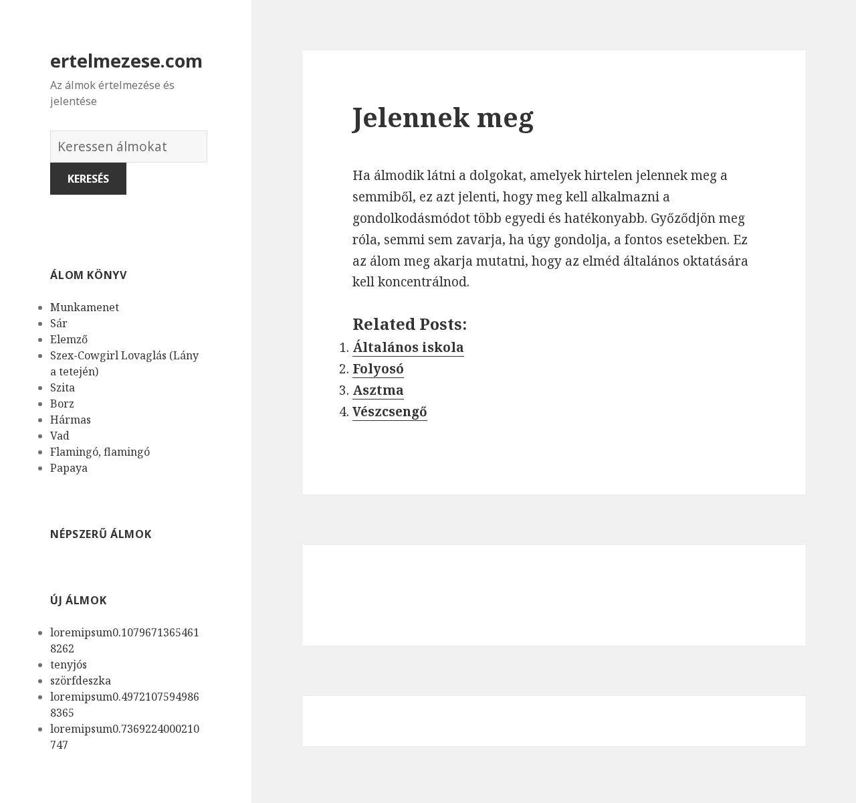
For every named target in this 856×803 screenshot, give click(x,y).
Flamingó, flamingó (100, 451)
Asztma (378, 390)
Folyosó (378, 368)
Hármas (70, 419)
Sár (59, 323)
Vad (60, 435)
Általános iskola (408, 347)
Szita (62, 387)
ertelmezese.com (126, 60)
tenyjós (68, 664)
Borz (62, 403)
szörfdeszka (80, 680)
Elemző (69, 339)
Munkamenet (84, 307)
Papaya (69, 467)
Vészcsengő (389, 411)
